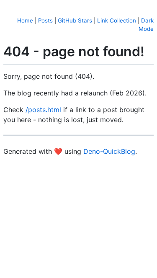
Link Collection (116, 20)
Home (25, 20)
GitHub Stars (75, 20)
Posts (45, 20)
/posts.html (43, 109)
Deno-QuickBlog (109, 151)
